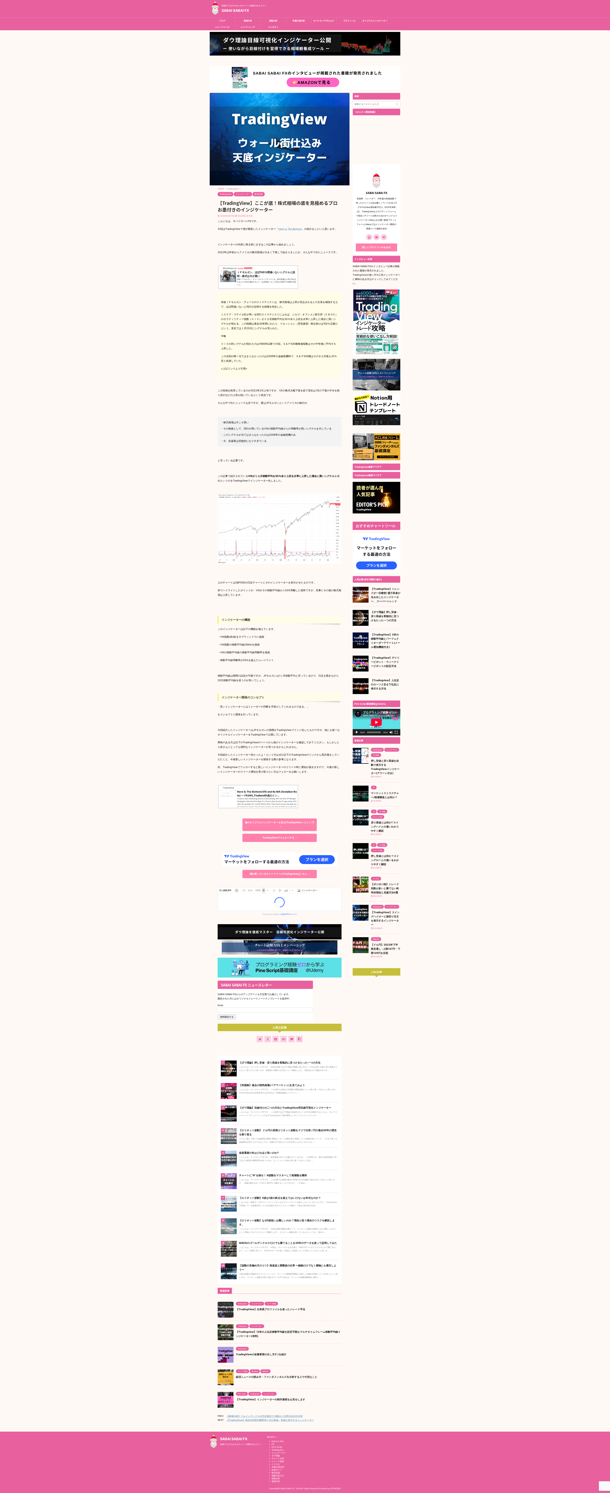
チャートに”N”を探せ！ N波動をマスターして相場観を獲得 (273, 1175)
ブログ (222, 20)
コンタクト (273, 27)
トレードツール (222, 27)
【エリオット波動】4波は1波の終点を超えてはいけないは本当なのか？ (280, 1197)
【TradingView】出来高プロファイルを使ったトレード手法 (270, 1309)
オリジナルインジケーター (375, 20)
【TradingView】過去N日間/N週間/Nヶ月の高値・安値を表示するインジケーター (270, 1420)
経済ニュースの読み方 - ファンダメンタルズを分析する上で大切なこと (276, 1376)
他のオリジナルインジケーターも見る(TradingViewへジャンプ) (279, 822)
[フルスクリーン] (396, 732)
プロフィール (349, 20)
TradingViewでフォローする (278, 837)
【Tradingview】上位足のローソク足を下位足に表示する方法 (385, 684)
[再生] (356, 732)
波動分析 (273, 20)
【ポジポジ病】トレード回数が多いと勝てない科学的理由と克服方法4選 (385, 888)
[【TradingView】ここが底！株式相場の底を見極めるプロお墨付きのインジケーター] (283, 1039)
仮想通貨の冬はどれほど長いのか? (259, 1152)
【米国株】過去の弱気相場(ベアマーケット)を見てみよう (272, 1085)
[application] (376, 722)
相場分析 (248, 20)
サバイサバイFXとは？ (324, 20)
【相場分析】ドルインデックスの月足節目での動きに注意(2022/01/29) (264, 1416)
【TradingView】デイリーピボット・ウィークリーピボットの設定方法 (385, 662)
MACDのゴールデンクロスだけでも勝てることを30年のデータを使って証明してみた (288, 1242)
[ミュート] (391, 732)
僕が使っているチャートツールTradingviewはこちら (278, 873)
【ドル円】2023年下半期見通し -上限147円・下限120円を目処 (385, 948)
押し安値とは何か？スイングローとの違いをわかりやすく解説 (385, 860)
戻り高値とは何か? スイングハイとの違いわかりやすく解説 (385, 826)
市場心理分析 (298, 20)
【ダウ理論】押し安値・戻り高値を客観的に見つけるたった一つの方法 (279, 1062)
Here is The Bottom (290, 228)
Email (221, 1005)
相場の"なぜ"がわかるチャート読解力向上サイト (241, 1444)
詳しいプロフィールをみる (376, 247)
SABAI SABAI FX (235, 10)
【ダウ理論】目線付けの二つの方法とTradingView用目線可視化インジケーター (285, 1107)
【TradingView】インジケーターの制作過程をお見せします (270, 1399)
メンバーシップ (248, 27)
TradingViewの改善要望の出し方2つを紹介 (261, 1354)
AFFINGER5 (335, 1488)
